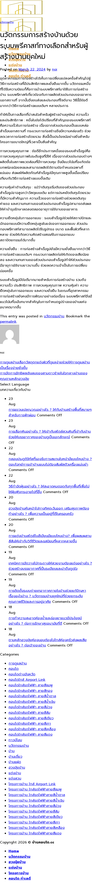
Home (14, 851)
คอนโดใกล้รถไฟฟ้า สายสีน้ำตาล (32, 696)
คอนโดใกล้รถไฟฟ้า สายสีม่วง (30, 707)
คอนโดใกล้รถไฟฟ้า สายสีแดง (30, 734)
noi (54, 69)
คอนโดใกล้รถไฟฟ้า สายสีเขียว (31, 718)
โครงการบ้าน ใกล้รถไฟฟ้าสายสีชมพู (35, 789)
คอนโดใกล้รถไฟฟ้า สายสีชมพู (31, 685)
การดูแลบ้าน (18, 663)
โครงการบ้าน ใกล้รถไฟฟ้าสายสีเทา (34, 822)
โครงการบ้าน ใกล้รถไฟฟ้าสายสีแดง (35, 833)
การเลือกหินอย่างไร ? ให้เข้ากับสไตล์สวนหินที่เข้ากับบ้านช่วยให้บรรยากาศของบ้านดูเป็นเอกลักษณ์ (50, 434)
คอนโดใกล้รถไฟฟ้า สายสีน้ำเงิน (32, 701)
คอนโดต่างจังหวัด (22, 674)
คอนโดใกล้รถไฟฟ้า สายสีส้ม (29, 712)
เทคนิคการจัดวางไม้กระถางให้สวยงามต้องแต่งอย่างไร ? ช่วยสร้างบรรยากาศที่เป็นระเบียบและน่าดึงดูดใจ (50, 566)
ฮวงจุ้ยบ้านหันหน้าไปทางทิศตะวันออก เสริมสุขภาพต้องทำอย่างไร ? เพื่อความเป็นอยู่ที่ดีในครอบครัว (49, 511)
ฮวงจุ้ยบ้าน (17, 767)
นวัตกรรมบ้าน (7, 22)
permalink (8, 321)
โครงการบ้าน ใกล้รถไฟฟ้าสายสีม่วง (35, 805)
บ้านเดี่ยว (15, 756)
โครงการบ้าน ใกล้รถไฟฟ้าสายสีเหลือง (37, 827)
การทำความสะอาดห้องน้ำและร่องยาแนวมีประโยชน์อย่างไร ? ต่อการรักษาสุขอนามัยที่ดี (45, 621)
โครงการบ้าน (19, 873)
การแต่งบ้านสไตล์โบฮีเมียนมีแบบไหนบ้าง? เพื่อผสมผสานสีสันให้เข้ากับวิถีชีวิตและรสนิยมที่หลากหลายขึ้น (50, 538)
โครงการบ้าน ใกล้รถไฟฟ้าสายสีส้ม (34, 811)
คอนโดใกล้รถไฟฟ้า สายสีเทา (30, 723)
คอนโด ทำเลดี (20, 878)
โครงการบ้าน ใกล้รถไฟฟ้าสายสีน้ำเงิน (36, 800)
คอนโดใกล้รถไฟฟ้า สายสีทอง (30, 690)
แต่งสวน (15, 778)
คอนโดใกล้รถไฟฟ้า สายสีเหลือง (32, 729)
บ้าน (12, 751)
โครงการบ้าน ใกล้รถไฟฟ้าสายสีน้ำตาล (37, 795)
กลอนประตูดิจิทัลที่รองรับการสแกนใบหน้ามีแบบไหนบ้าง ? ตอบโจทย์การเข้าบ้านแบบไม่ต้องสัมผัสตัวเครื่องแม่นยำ (50, 461)
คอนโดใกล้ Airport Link (27, 679)
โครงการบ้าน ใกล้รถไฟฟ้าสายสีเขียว (35, 816)
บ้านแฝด (15, 762)
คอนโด (14, 668)
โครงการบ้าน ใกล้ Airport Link (32, 784)
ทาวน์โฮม (15, 740)
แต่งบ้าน (15, 65)
